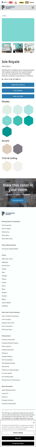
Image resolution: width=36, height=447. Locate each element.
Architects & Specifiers (8, 339)
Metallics (4, 292)
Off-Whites (5, 306)
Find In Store (18, 96)
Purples (4, 269)
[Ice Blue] (7, 110)
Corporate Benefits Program (10, 343)
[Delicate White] (18, 166)
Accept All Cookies (17, 443)
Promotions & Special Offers (10, 249)
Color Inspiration (6, 225)
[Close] (34, 423)
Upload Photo (18, 200)
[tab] (7, 48)
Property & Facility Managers (10, 370)
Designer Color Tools (8, 323)
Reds (3, 272)
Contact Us (5, 393)
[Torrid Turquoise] (7, 131)
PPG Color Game (7, 329)
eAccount (4, 397)
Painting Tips (5, 232)
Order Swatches (6, 346)
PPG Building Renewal (8, 363)
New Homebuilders (7, 360)
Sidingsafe (5, 262)
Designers (5, 353)
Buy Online (18, 90)
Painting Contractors (8, 349)
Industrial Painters (7, 356)
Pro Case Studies (7, 373)
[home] (8, 7)
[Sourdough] (7, 149)
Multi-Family (5, 366)
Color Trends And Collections (10, 316)
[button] (32, 7)
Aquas (4, 286)
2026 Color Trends (7, 259)
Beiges (4, 299)
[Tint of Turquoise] (18, 121)
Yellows (4, 279)
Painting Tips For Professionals (11, 380)
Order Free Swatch (18, 85)
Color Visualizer (6, 319)
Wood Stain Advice (7, 238)
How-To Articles (6, 228)
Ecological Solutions (7, 400)
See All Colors (6, 265)
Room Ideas (5, 235)
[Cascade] (18, 110)
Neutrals (4, 296)
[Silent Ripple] (28, 110)
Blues (3, 289)
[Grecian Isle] (28, 121)
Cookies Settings (18, 432)
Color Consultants (7, 326)
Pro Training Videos (7, 376)
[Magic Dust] (18, 149)
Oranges (4, 275)
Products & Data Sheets (9, 403)
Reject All (18, 438)
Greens (4, 282)
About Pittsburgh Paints (9, 390)
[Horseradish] (7, 166)
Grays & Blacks (6, 302)
